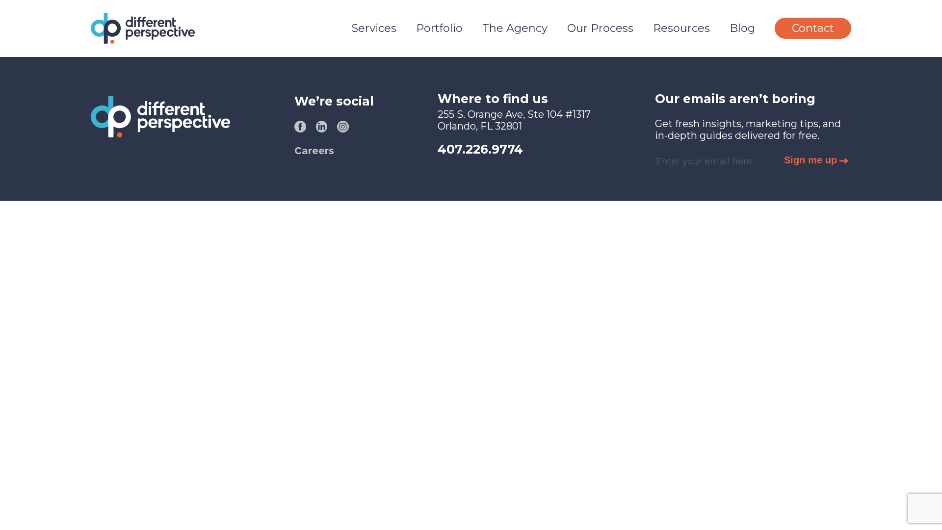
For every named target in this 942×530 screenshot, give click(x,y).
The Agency (515, 28)
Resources (681, 28)
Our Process (600, 28)
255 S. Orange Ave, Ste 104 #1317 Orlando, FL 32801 (514, 120)
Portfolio (439, 28)
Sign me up (810, 160)
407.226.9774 (480, 149)
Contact (813, 28)
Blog (742, 28)
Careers (314, 151)
